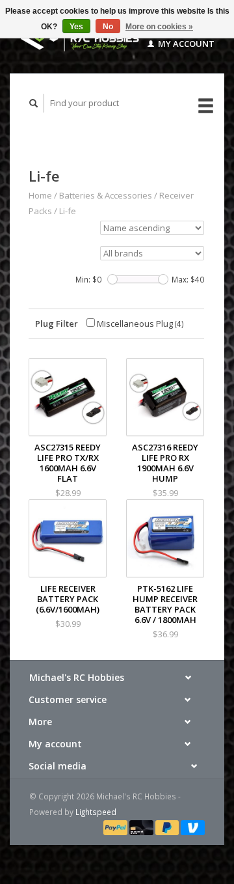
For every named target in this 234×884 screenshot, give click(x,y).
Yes (76, 26)
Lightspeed (95, 812)
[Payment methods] (116, 827)
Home (40, 195)
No (108, 26)
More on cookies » (159, 26)
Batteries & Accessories (105, 195)
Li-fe (67, 211)
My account (185, 43)
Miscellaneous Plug (139, 323)
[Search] (34, 103)
